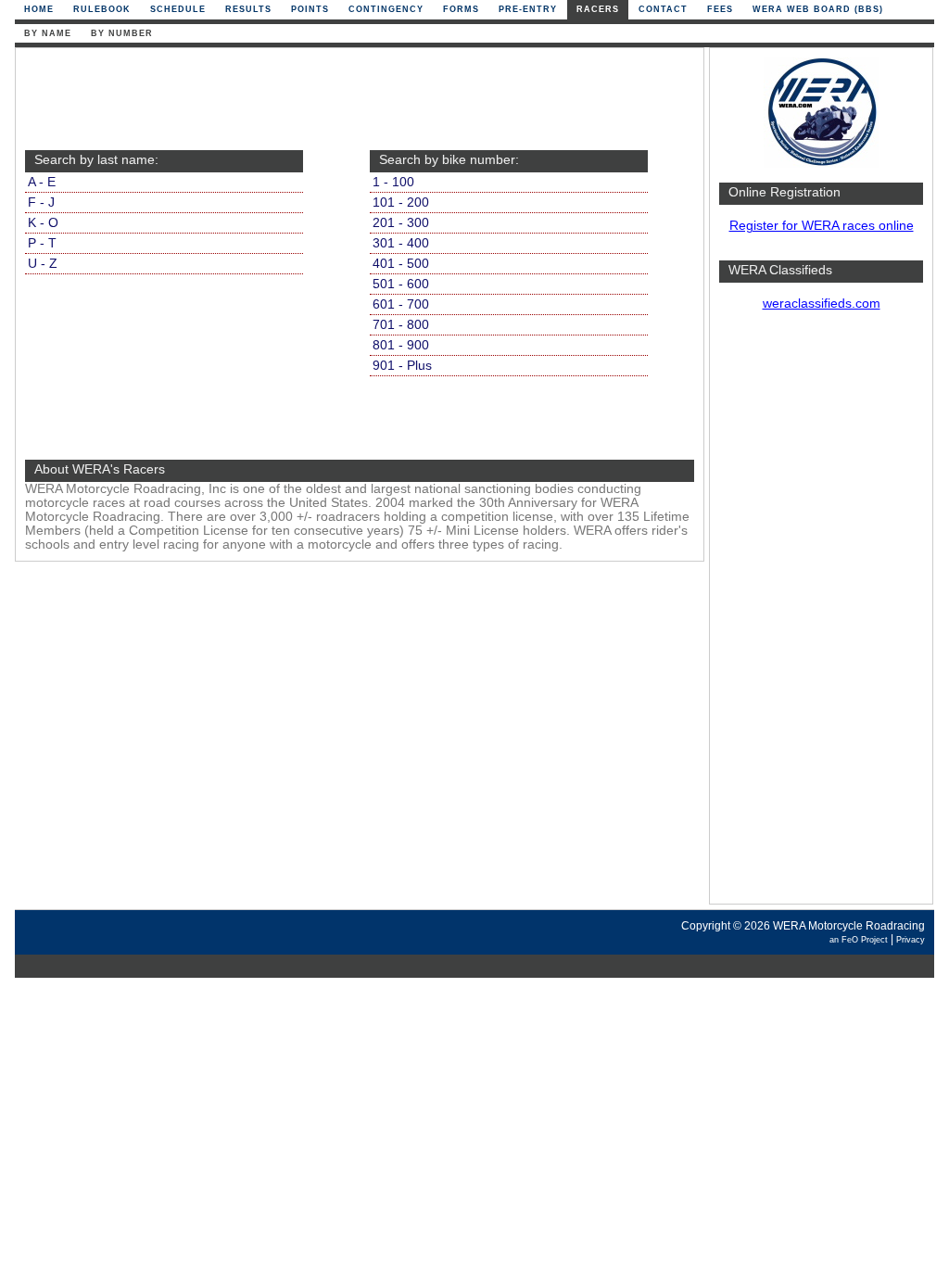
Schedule (178, 9)
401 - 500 (401, 264)
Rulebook (102, 9)
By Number (122, 33)
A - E (42, 182)
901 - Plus (402, 366)
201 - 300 (401, 223)
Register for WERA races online (821, 226)
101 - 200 (401, 202)
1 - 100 (393, 182)
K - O (43, 223)
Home (39, 9)
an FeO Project (858, 939)
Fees (720, 9)
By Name (47, 33)
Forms (461, 9)
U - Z (42, 264)
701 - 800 (401, 325)
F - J (41, 202)
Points (310, 9)
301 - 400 (401, 243)
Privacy (910, 939)
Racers (597, 9)
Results (248, 9)
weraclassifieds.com (821, 303)
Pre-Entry (528, 9)
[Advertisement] (821, 616)
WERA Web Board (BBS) (818, 9)
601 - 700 (401, 304)
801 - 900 (401, 345)
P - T (42, 243)
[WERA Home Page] (821, 164)
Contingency (386, 9)
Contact (663, 9)
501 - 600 (401, 284)
